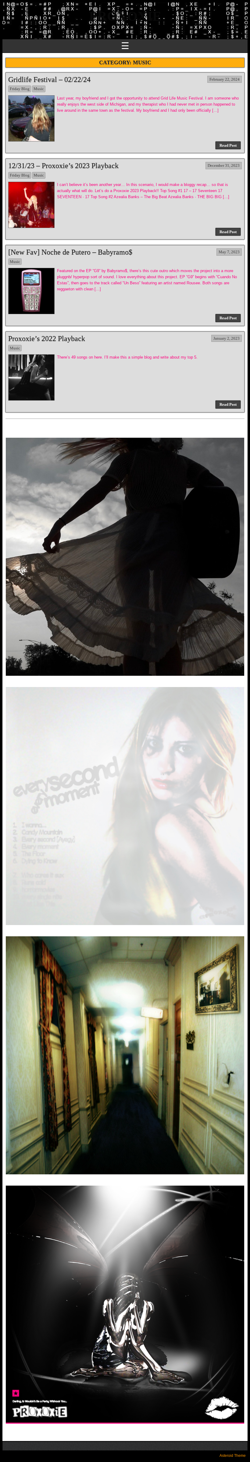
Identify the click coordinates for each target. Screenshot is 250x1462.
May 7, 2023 (229, 252)
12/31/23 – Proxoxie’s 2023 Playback (63, 166)
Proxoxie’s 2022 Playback (46, 338)
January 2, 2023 (226, 338)
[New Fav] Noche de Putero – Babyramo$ (70, 252)
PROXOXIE (125, 16)
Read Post (228, 145)
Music (39, 88)
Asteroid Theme (233, 1455)
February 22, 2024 (224, 79)
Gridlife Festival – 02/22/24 (49, 79)
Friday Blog (20, 88)
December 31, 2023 (224, 165)
